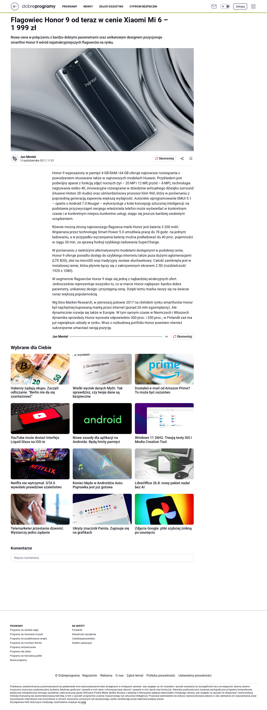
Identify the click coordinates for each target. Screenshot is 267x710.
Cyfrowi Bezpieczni (143, 6)
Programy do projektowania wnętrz (28, 638)
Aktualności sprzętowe (84, 634)
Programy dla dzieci (20, 651)
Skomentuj (166, 158)
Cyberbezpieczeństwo (83, 638)
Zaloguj (240, 6)
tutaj (83, 702)
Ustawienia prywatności (194, 675)
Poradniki (77, 630)
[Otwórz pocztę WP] (214, 6)
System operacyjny (82, 643)
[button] (225, 6)
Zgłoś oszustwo (111, 6)
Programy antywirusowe (23, 647)
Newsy (88, 6)
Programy (69, 6)
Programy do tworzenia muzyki (26, 634)
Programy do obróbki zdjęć (24, 630)
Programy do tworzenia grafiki (26, 655)
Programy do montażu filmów (26, 643)
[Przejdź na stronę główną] (15, 9)
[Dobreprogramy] (42, 6)
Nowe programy (18, 660)
